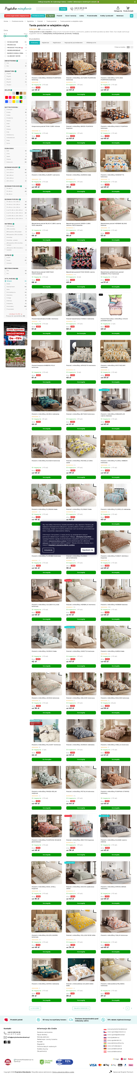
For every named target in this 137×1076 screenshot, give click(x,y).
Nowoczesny (16, 306)
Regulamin (41, 1044)
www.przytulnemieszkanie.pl (117, 1029)
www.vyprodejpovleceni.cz (116, 1032)
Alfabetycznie (91, 42)
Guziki (16, 257)
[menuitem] (17, 16)
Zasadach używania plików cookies (61, 545)
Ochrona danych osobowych (47, 1046)
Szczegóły (46, 94)
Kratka (16, 115)
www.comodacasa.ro (114, 1046)
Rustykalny (16, 303)
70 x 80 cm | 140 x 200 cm (16, 201)
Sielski (16, 284)
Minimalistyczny (16, 292)
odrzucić (45, 543)
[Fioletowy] (10, 102)
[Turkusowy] (25, 98)
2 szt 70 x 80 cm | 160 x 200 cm (16, 210)
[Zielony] (21, 98)
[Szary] (14, 93)
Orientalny (16, 295)
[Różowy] (10, 98)
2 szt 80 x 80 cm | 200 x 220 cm (16, 218)
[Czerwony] (6, 98)
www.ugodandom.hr (114, 1040)
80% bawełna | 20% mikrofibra (16, 234)
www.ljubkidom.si (113, 1037)
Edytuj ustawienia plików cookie (63, 1072)
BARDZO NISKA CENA (16, 53)
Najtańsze (45, 42)
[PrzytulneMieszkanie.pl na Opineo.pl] (25, 1060)
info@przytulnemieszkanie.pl (19, 1037)
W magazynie (16, 42)
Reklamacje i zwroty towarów (47, 1039)
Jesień (16, 156)
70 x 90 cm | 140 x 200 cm (16, 204)
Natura (16, 120)
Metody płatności (43, 1037)
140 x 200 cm (16, 169)
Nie (16, 273)
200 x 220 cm (16, 181)
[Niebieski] (6, 102)
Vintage (16, 298)
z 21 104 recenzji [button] (45, 29)
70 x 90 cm (16, 191)
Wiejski (16, 281)
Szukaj (63, 9)
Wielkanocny (16, 134)
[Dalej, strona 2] (127, 1008)
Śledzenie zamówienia (44, 1032)
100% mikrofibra (16, 229)
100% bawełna (16, 226)
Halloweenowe (16, 137)
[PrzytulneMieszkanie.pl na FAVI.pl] (8, 1062)
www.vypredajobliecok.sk (116, 1035)
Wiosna (16, 159)
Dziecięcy (16, 300)
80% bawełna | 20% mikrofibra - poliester (16, 244)
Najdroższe (57, 42)
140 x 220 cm (16, 172)
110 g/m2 (16, 84)
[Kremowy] (10, 93)
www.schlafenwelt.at (114, 1051)
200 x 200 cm (16, 178)
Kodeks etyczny (42, 1049)
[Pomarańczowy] (14, 98)
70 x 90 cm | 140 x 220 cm (16, 207)
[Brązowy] (21, 93)
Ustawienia (48, 550)
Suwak (16, 260)
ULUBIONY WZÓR (16, 56)
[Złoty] (14, 102)
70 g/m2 (16, 73)
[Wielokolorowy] (21, 101)
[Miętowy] (17, 102)
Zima (16, 153)
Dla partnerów (42, 1051)
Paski (16, 123)
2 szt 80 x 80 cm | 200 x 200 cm (16, 215)
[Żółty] (17, 98)
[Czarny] (17, 93)
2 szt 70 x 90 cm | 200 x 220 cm (16, 213)
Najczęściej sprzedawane (74, 42)
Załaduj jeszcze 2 (81, 1008)
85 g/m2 (16, 79)
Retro (16, 289)
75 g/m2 (16, 76)
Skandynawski (16, 286)
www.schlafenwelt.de (114, 1049)
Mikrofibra (16, 237)
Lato (16, 150)
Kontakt (40, 1042)
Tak (16, 270)
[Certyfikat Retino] (64, 1062)
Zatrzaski (16, 263)
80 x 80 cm (16, 194)
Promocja (16, 45)
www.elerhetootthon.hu (115, 1043)
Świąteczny (16, 118)
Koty (16, 132)
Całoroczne (16, 162)
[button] (51, 29)
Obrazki (16, 129)
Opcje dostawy (42, 1034)
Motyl (16, 140)
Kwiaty (16, 112)
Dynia (16, 143)
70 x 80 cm (16, 188)
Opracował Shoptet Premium (123, 1072)
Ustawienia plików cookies (57, 541)
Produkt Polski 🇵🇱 (16, 47)
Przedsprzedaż (16, 50)
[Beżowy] (25, 93)
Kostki (16, 126)
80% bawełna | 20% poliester (16, 231)
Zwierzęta (16, 109)
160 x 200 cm (16, 175)
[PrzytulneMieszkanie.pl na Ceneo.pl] (46, 1062)
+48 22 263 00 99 (14, 1032)
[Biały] (6, 93)
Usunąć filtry (14, 314)
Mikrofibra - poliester (16, 240)
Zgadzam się (87, 550)
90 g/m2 (16, 82)
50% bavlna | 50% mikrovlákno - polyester (16, 249)
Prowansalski (16, 309)
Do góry (35, 1008)
